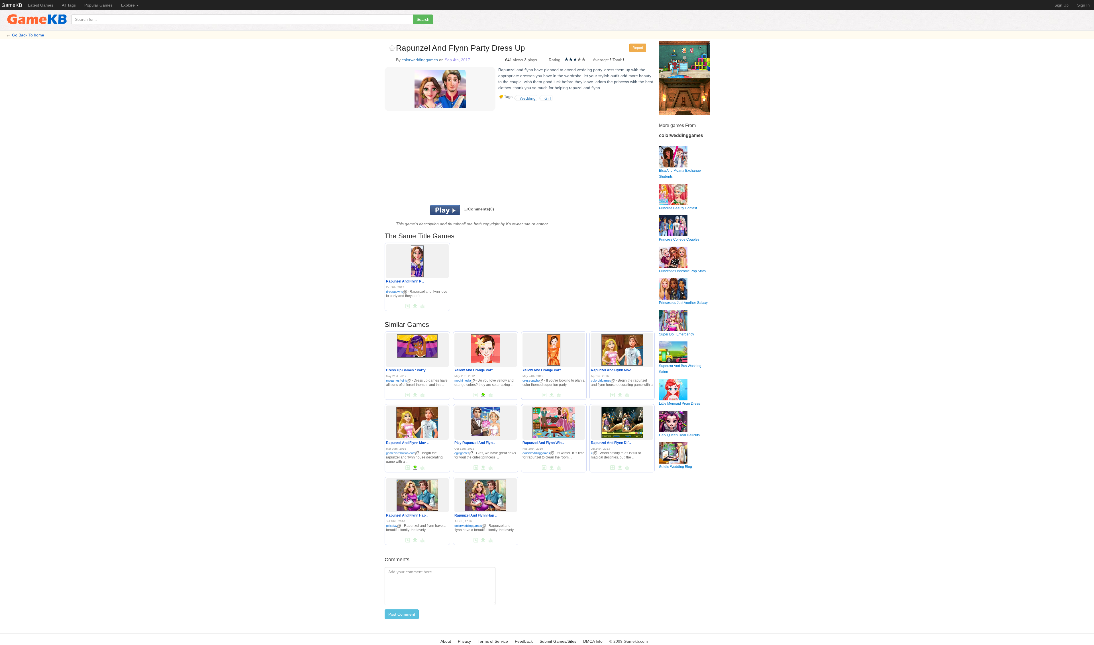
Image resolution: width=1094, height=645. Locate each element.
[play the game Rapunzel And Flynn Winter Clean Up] (553, 421)
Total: (617, 60)
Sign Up (1061, 5)
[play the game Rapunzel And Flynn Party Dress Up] (417, 260)
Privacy (464, 641)
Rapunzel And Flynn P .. (405, 281)
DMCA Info (593, 641)
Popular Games (98, 5)
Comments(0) (481, 209)
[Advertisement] (455, 159)
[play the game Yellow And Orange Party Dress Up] (485, 347)
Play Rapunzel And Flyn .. (474, 443)
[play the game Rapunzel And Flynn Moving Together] (622, 349)
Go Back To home (28, 35)
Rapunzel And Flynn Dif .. (611, 443)
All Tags (69, 5)
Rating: (555, 60)
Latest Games (40, 5)
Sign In (1083, 5)
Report (637, 48)
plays (532, 60)
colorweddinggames (420, 60)
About (445, 641)
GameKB (11, 5)
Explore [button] (128, 5)
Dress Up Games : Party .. (407, 370)
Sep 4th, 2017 (457, 60)
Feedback (524, 641)
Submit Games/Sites (558, 641)
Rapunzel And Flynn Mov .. (612, 370)
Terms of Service (493, 641)
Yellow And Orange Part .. (474, 370)
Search (423, 19)
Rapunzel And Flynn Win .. (543, 443)
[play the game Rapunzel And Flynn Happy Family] (417, 494)
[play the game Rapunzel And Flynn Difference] (622, 421)
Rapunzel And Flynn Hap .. (407, 515)
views (518, 60)
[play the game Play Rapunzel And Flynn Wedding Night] (485, 420)
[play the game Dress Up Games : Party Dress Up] (417, 345)
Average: (601, 60)
